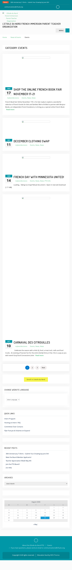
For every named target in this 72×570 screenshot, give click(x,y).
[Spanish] (11, 396)
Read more (10, 110)
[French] (9, 396)
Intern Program (9, 419)
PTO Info (48, 181)
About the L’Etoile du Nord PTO (33, 545)
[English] (7, 396)
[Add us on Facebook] (36, 540)
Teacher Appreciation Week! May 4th (18, 461)
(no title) (9, 468)
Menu (61, 30)
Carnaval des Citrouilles (32, 342)
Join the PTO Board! (13, 464)
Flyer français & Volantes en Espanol (17, 431)
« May (35, 524)
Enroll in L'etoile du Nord (36, 379)
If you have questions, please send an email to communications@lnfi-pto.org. (38, 548)
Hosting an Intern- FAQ (12, 423)
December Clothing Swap (32, 141)
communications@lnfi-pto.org (13, 7)
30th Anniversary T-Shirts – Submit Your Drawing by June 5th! (29, 2)
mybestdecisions (13, 98)
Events (24, 98)
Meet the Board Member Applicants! (18, 457)
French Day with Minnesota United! (39, 177)
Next (43, 368)
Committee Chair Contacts (13, 427)
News (29, 98)
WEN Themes (55, 555)
